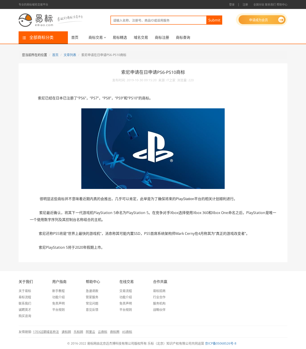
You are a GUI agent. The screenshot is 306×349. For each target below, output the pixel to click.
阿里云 (90, 332)
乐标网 (78, 332)
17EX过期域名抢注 (46, 332)
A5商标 (127, 332)
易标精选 (120, 37)
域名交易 (141, 37)
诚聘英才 (25, 309)
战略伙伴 (159, 309)
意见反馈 (92, 309)
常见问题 (92, 303)
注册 (245, 4)
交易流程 (125, 291)
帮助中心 (282, 4)
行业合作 (159, 297)
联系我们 (270, 4)
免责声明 (58, 303)
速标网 (66, 332)
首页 (74, 37)
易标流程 (25, 297)
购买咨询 (25, 316)
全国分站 (258, 4)
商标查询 (183, 37)
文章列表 (70, 55)
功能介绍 (58, 297)
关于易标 (25, 291)
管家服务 (92, 297)
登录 (232, 4)
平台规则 (58, 309)
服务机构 (159, 303)
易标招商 (159, 291)
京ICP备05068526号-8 (220, 343)
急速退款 (92, 291)
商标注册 (162, 37)
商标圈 (114, 332)
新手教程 (58, 291)
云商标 (102, 332)
